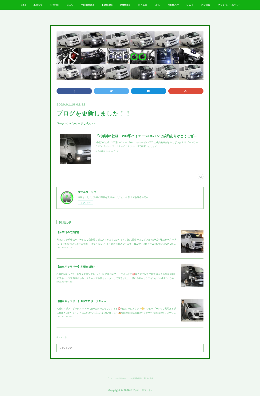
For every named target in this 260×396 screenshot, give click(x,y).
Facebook (107, 4)
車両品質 (38, 4)
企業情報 (205, 4)
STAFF (190, 4)
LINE (157, 4)
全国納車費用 (88, 4)
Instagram (125, 4)
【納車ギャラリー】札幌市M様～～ (78, 266)
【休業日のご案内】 (69, 232)
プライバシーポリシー (229, 4)
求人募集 (142, 4)
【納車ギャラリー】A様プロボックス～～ (81, 301)
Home (23, 4)
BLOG (70, 4)
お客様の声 (173, 4)
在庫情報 (54, 4)
